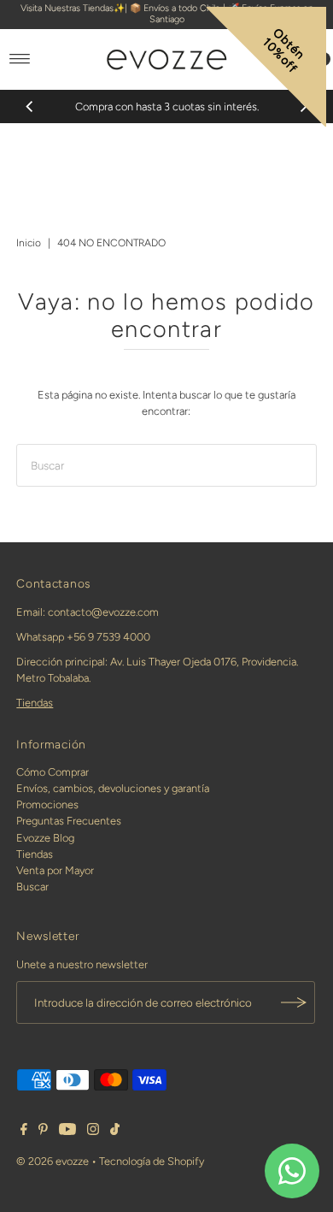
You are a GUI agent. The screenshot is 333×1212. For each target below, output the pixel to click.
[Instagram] (93, 1131)
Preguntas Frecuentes (68, 820)
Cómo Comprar (52, 772)
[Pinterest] (43, 1131)
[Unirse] (293, 1002)
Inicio (28, 243)
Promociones (47, 804)
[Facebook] (23, 1131)
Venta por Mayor (55, 870)
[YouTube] (67, 1131)
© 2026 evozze (52, 1161)
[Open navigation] (20, 59)
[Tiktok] (115, 1131)
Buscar (32, 886)
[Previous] (30, 106)
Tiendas (34, 702)
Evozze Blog (45, 837)
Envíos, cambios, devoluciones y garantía (112, 788)
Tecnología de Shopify (151, 1161)
